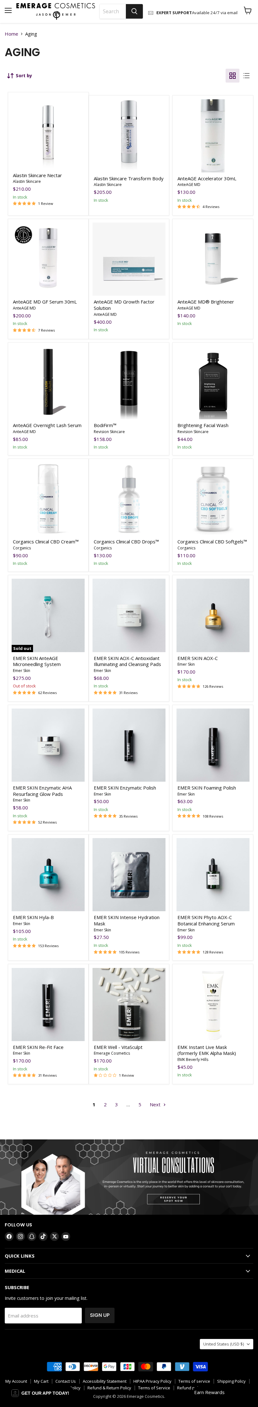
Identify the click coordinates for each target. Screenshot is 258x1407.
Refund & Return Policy (109, 1388)
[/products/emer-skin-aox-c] (213, 615)
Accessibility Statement (104, 1381)
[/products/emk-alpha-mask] (213, 1004)
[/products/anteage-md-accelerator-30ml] (213, 135)
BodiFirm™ (105, 425)
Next (156, 1104)
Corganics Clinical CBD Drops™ (126, 541)
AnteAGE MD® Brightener (205, 301)
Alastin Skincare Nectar (37, 175)
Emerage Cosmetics (112, 1053)
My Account (16, 1381)
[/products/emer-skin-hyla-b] (48, 874)
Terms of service (194, 1381)
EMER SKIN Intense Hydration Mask (127, 920)
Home (11, 34)
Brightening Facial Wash (202, 425)
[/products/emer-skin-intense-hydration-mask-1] (129, 874)
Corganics (22, 548)
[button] (40, 1393)
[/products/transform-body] (129, 135)
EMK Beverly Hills (192, 1059)
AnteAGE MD (188, 184)
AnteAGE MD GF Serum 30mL (45, 301)
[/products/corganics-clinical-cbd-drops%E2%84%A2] (129, 499)
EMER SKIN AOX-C (198, 658)
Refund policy (190, 1388)
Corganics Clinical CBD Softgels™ (212, 541)
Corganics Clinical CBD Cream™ (46, 541)
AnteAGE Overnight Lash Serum (47, 425)
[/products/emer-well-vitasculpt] (129, 1004)
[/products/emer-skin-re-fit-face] (48, 1004)
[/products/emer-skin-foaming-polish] (213, 745)
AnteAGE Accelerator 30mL (206, 178)
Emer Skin (21, 670)
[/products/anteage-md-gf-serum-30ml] (48, 259)
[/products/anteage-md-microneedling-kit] (129, 259)
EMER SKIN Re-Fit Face (38, 1047)
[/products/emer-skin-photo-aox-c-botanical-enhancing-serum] (213, 874)
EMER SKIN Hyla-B (33, 917)
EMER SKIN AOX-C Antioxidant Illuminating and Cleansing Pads (127, 661)
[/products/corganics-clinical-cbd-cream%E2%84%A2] (48, 499)
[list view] (246, 76)
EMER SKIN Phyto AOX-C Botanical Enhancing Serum (206, 920)
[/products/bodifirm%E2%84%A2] (129, 382)
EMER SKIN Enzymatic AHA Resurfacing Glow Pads (42, 791)
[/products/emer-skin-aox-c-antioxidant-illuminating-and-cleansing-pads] (129, 615)
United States (223, 1344)
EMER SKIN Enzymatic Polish (125, 788)
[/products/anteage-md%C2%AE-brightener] (213, 259)
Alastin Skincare (27, 181)
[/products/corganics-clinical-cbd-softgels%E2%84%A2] (213, 499)
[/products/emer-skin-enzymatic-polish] (129, 745)
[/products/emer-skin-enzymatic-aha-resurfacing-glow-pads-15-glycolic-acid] (48, 745)
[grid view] (232, 76)
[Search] (134, 11)
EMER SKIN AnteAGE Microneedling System (37, 661)
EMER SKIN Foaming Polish (206, 788)
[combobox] (113, 11)
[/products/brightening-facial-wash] (213, 382)
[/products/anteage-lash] (48, 382)
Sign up (99, 1315)
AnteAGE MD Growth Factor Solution (124, 304)
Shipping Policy (231, 1381)
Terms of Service (154, 1388)
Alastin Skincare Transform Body (129, 178)
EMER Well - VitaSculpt (118, 1047)
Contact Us (65, 1381)
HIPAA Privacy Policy (152, 1381)
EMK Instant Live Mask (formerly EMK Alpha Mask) (206, 1050)
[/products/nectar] (48, 132)
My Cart (41, 1381)
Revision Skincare (109, 431)
